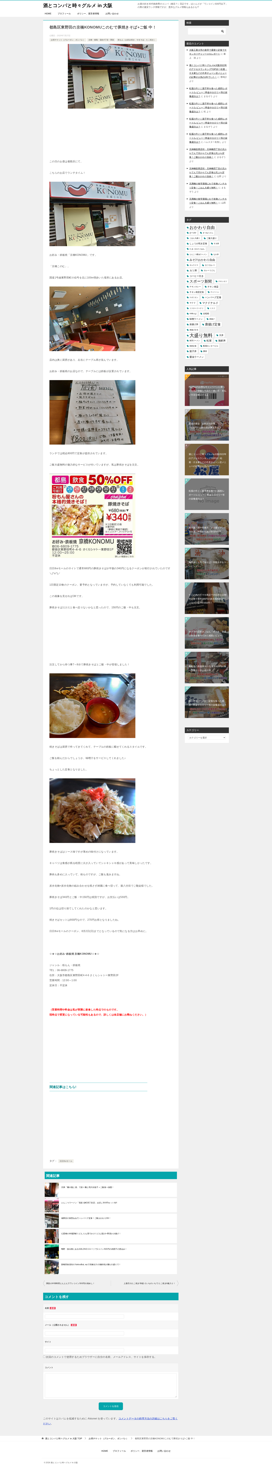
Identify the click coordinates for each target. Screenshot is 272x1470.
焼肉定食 (193, 346)
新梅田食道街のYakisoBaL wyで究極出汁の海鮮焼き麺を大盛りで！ (91, 1264)
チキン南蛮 (212, 286)
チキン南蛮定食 (197, 292)
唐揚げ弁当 (194, 330)
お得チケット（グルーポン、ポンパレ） (68, 40)
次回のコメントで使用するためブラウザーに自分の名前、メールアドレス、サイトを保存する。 (101, 1357)
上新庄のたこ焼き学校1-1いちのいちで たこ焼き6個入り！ (149, 1283)
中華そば (193, 314)
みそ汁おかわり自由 (202, 259)
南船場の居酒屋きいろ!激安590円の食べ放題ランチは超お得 (207, 668)
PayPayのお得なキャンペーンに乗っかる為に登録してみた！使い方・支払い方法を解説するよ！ (207, 391)
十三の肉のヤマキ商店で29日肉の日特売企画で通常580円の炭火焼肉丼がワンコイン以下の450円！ (208, 599)
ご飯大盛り (212, 238)
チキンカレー (195, 287)
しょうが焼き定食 (198, 243)
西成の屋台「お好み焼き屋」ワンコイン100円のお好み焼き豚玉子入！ (207, 425)
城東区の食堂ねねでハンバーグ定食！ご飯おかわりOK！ (86, 1218)
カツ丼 (193, 270)
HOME (48, 13)
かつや (193, 233)
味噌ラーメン (196, 319)
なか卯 (216, 254)
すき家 (216, 243)
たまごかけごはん (197, 249)
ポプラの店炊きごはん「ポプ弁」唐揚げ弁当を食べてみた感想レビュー (207, 633)
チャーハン (214, 292)
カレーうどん (209, 270)
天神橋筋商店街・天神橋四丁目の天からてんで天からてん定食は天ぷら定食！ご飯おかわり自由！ (208, 153)
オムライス (194, 265)
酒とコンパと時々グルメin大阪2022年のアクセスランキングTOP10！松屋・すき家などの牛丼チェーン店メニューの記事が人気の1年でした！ (207, 460)
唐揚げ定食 (213, 324)
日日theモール (66, 1161)
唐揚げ (212, 319)
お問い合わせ (112, 13)
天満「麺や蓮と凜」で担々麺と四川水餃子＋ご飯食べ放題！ (87, 1187)
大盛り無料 (201, 335)
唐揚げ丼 (194, 324)
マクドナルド (210, 302)
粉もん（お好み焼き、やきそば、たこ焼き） (137, 40)
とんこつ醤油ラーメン (198, 254)
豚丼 (205, 351)
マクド (193, 303)
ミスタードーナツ (196, 308)
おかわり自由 (202, 227)
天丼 (221, 335)
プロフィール (64, 13)
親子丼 (193, 351)
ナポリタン (194, 297)
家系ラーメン (195, 340)
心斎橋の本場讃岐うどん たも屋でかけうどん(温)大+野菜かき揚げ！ (91, 1234)
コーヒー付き (197, 276)
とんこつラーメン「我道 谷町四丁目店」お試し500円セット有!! (89, 1203)
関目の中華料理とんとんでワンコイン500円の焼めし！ (70, 1283)
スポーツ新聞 (201, 281)
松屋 (209, 340)
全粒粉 (206, 314)
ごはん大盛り (195, 238)
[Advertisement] (110, 135)
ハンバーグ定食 (213, 297)
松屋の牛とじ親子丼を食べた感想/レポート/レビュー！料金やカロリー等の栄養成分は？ (208, 92)
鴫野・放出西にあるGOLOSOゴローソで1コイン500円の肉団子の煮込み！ (94, 1249)
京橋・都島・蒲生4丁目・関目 (101, 40)
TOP (63, 1438)
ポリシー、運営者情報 (88, 13)
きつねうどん (208, 233)
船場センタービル (210, 346)
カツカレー (210, 265)
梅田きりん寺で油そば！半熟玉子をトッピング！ (207, 564)
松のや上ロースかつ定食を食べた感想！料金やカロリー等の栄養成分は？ (207, 703)
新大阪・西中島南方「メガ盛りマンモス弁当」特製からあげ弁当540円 (207, 529)
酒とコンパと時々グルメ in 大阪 (77, 5)
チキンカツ (222, 281)
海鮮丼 (222, 340)
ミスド (212, 308)
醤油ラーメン (197, 357)
